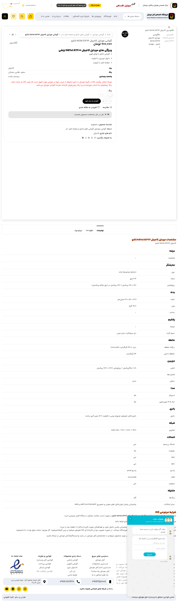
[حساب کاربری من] (5, 16)
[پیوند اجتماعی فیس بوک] (94, 138)
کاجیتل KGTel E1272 (147, 240)
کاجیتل (96, 133)
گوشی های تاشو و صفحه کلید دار (75, 34)
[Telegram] (12, 589)
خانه (109, 34)
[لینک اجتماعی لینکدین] (88, 138)
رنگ (110, 90)
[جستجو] (22, 16)
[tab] (100, 229)
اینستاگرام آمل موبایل (68, 535)
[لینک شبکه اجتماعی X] (91, 138)
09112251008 (99, 582)
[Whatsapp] (19, 589)
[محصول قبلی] (15, 34)
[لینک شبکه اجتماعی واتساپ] (85, 138)
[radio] (110, 94)
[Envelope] (6, 589)
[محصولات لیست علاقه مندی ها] (13, 16)
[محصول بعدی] (9, 34)
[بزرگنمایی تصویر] (169, 27)
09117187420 (67, 582)
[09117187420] (78, 582)
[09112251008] (110, 582)
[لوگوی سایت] (161, 16)
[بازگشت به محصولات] (12, 34)
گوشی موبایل (98, 34)
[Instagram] (25, 589)
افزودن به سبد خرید (91, 101)
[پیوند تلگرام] (82, 138)
